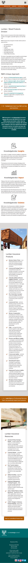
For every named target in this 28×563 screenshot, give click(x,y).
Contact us (8, 106)
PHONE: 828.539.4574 (14, 551)
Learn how (9, 398)
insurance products (13, 89)
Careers (14, 6)
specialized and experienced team (17, 86)
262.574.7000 (14, 546)
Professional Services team (15, 77)
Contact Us (21, 6)
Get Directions (14, 548)
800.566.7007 (7, 6)
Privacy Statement (14, 557)
